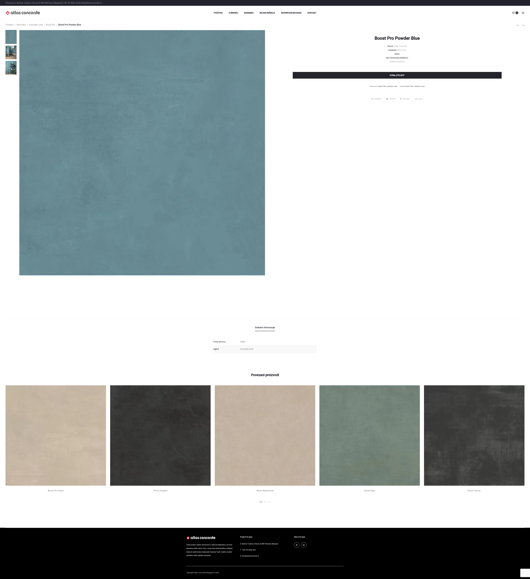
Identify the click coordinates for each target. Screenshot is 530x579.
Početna (218, 13)
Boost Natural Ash (265, 490)
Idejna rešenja (267, 13)
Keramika (249, 13)
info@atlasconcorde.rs (91, 3)
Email (421, 99)
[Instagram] (303, 545)
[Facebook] (297, 545)
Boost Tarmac (474, 490)
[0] (513, 13)
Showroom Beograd (291, 13)
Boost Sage (369, 490)
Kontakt (312, 13)
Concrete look (246, 349)
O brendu (233, 13)
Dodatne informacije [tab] (265, 327)
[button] (261, 501)
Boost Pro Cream (56, 490)
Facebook (377, 99)
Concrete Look (36, 24)
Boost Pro (50, 24)
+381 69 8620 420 (71, 3)
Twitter (392, 99)
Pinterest (406, 99)
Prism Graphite (160, 490)
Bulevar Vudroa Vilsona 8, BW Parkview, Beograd (260, 544)
